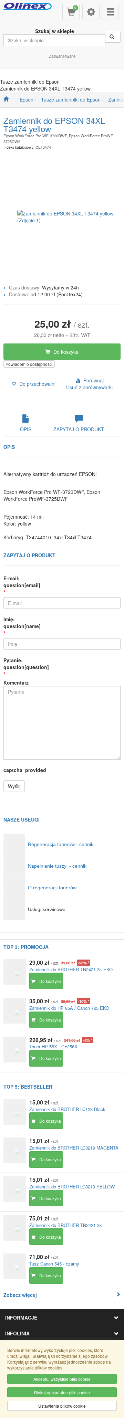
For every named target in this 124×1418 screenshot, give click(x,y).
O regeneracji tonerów (52, 887)
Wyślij (14, 786)
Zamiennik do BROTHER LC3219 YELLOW (72, 1186)
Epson (26, 99)
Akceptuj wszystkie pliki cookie (62, 1379)
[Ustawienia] (91, 12)
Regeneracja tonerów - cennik (60, 844)
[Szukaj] (113, 37)
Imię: (22, 622)
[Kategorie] (110, 12)
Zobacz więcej (20, 1294)
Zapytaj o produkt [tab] (78, 429)
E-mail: (21, 582)
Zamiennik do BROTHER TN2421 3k (65, 1225)
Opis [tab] (25, 429)
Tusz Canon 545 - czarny (54, 1263)
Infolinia (17, 1333)
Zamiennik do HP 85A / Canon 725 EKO (69, 1008)
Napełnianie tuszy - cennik (57, 866)
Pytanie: (26, 663)
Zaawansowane (62, 56)
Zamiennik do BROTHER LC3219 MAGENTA (73, 1147)
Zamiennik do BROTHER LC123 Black (67, 1109)
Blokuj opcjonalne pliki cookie (62, 1392)
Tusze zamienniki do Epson (71, 99)
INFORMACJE (21, 1317)
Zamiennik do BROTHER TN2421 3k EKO (71, 969)
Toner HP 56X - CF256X (53, 1046)
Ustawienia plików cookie (62, 1406)
